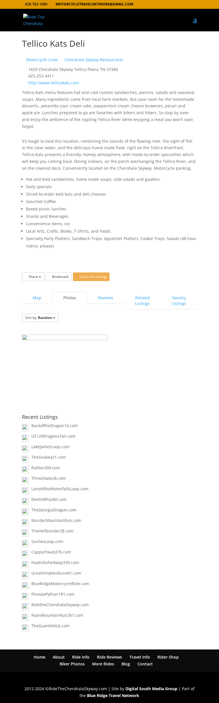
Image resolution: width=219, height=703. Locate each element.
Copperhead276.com (51, 552)
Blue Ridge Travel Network (113, 695)
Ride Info (81, 657)
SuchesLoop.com (47, 541)
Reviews (105, 297)
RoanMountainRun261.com (57, 615)
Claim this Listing (92, 276)
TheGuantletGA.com (50, 625)
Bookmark (59, 276)
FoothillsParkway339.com (55, 562)
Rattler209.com (45, 467)
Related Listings (142, 300)
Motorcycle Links (41, 59)
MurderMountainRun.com (56, 520)
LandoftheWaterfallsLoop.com (59, 488)
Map (37, 297)
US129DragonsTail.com (53, 436)
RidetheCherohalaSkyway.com (60, 604)
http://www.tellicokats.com (53, 82)
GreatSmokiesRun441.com (56, 573)
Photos (69, 297)
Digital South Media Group (151, 688)
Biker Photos (72, 664)
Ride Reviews (109, 657)
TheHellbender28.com (52, 531)
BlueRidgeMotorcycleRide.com (60, 583)
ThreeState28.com (48, 478)
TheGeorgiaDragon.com (53, 510)
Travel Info (139, 657)
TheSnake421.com (48, 457)
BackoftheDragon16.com (54, 425)
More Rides (103, 664)
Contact (145, 664)
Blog (125, 664)
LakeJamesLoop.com (50, 446)
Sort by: (38, 317)
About (59, 657)
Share (33, 276)
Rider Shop (168, 657)
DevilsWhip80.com (48, 499)
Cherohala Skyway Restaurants (93, 59)
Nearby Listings (179, 300)
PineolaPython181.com (52, 594)
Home (39, 657)
